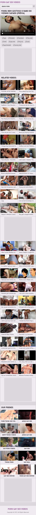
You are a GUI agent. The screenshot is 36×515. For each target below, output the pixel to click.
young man (18, 45)
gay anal (12, 41)
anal (5, 41)
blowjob (12, 38)
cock (28, 41)
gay (5, 38)
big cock (30, 38)
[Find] (33, 6)
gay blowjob (7, 45)
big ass (21, 41)
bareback (21, 38)
